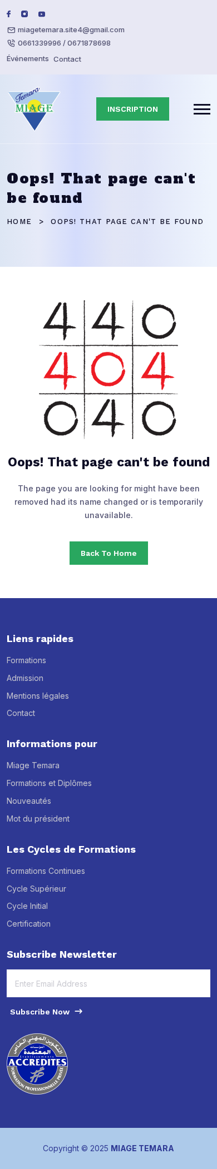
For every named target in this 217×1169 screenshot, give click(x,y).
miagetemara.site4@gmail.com (71, 29)
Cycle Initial (27, 906)
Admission (25, 678)
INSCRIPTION (132, 109)
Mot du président (38, 818)
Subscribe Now (41, 1011)
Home (19, 221)
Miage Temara (33, 765)
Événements (28, 58)
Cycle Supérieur (36, 888)
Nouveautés (29, 800)
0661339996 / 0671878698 (64, 42)
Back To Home (109, 553)
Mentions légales (38, 695)
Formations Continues (46, 870)
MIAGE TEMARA (142, 1148)
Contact (67, 58)
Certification (29, 923)
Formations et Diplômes (49, 783)
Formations (26, 660)
